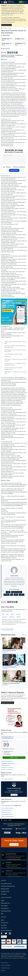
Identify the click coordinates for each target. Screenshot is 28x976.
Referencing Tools (6, 812)
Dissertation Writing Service (8, 886)
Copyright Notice (5, 968)
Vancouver (4, 617)
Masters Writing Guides (7, 816)
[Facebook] (2, 933)
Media (10, 28)
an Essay (14, 757)
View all (24, 634)
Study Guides (4, 905)
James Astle (6, 35)
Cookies (3, 970)
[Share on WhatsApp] (17, 52)
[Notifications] (25, 2)
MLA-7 (12, 614)
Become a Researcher (6, 930)
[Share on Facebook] (8, 52)
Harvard (18, 614)
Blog (2, 913)
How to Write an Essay (7, 808)
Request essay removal (7, 702)
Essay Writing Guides (7, 814)
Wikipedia (12, 617)
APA (3, 614)
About (2, 920)
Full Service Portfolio (7, 769)
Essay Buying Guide (6, 911)
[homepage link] (1, 28)
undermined (13, 105)
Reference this (6, 48)
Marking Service (6, 765)
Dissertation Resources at (11, 805)
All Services (4, 894)
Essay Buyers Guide (7, 810)
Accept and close (6, 25)
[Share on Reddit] (12, 52)
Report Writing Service (7, 761)
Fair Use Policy (4, 922)
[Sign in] (26, 2)
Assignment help (5, 891)
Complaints (4, 925)
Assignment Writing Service (8, 763)
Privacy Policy (4, 962)
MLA (7, 614)
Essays (5, 28)
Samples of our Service (7, 767)
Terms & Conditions (6, 965)
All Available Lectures (7, 779)
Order (20, 2)
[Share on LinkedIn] (14, 52)
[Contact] (23, 2)
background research (21, 110)
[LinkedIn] (6, 933)
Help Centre (4, 928)
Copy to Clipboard (6, 629)
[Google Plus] (10, 933)
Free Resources (5, 908)
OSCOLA (19, 617)
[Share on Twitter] (10, 52)
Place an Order (14, 844)
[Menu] (2, 2)
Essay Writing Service (6, 883)
